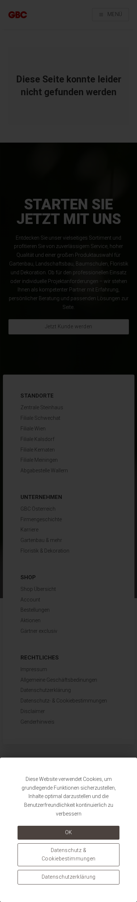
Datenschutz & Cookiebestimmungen (69, 854)
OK (68, 832)
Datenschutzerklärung (69, 877)
